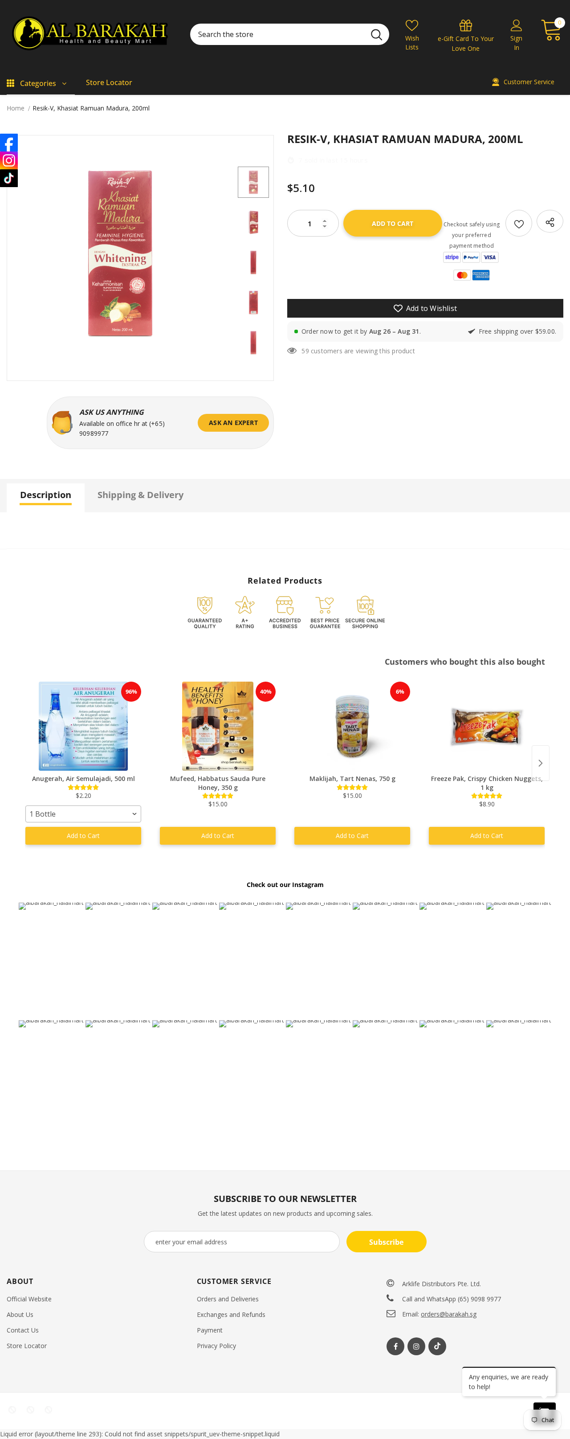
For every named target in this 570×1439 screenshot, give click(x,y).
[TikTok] (9, 178)
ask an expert (233, 422)
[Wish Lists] (518, 223)
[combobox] (83, 813)
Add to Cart (83, 835)
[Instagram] (416, 1346)
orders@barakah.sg (448, 1314)
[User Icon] (516, 25)
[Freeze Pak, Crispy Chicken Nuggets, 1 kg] (487, 726)
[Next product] (541, 763)
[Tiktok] (437, 1346)
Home (15, 108)
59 (305, 351)
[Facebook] (395, 1346)
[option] (120, 253)
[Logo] (92, 34)
